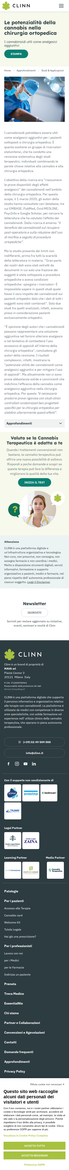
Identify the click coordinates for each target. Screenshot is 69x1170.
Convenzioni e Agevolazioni (24, 1032)
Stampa (16, 54)
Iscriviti (34, 612)
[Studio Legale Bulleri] (12, 840)
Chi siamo (11, 1013)
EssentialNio (13, 1003)
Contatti (10, 1042)
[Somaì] (12, 792)
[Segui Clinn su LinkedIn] (34, 764)
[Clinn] (16, 5)
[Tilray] (12, 810)
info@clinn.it (34, 753)
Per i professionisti (18, 946)
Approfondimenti (26, 70)
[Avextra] (30, 792)
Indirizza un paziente (17, 974)
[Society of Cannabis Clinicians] (30, 870)
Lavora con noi (13, 953)
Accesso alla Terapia (17, 908)
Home (7, 70)
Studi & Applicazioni (52, 70)
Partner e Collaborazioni (22, 1023)
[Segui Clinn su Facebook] (8, 764)
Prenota (10, 984)
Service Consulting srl (14, 689)
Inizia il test (34, 482)
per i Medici (11, 960)
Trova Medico (14, 994)
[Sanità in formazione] (12, 870)
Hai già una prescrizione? (20, 936)
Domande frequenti (18, 1052)
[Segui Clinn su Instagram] (17, 764)
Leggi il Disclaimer (38, 582)
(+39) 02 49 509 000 (37, 742)
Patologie (11, 891)
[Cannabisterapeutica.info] (55, 870)
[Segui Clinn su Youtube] (25, 764)
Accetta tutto (34, 1145)
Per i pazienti (14, 901)
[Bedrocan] (48, 792)
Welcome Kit (12, 922)
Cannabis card (13, 915)
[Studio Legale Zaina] (30, 840)
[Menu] (61, 5)
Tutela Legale (12, 929)
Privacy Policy (14, 1071)
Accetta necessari (34, 1155)
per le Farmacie (14, 967)
